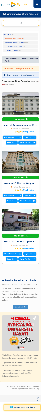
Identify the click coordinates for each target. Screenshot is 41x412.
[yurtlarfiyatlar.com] (17, 4)
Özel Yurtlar (7, 34)
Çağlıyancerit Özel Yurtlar (15, 46)
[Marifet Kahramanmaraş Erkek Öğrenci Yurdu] (20, 104)
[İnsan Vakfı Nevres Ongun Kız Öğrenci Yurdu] (20, 162)
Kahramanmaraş (24, 129)
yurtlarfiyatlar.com (37, 4)
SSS (4, 386)
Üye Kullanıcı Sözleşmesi (16, 386)
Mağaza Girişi (34, 389)
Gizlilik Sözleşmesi (32, 386)
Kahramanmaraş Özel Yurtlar (14, 38)
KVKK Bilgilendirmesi (20, 389)
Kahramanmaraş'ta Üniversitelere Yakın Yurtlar (21, 60)
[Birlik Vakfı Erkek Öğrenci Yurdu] (20, 220)
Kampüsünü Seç (20, 307)
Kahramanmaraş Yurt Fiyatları (16, 42)
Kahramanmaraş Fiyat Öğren (24, 407)
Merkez (15, 129)
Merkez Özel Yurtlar (13, 50)
